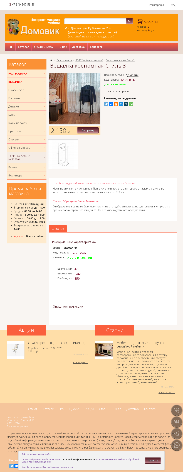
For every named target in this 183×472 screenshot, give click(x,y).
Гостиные (14, 98)
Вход (172, 5)
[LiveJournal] (126, 104)
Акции (90, 409)
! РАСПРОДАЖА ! (44, 47)
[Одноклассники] (116, 104)
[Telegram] (106, 104)
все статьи (165, 392)
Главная (32, 409)
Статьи (103, 409)
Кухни (12, 114)
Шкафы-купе (16, 90)
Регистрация (156, 5)
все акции (79, 362)
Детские (13, 106)
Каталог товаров (64, 60)
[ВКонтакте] (111, 104)
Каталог (23, 47)
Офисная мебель (19, 147)
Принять (153, 460)
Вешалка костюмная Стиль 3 (120, 60)
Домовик (132, 75)
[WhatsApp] (131, 104)
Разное (13, 167)
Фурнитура (15, 175)
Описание (58, 228)
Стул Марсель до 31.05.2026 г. (58, 348)
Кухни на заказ (17, 123)
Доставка (78, 47)
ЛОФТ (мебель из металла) (89, 60)
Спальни (13, 139)
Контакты (96, 47)
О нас (63, 47)
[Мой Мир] (121, 104)
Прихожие (14, 131)
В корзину (88, 130)
